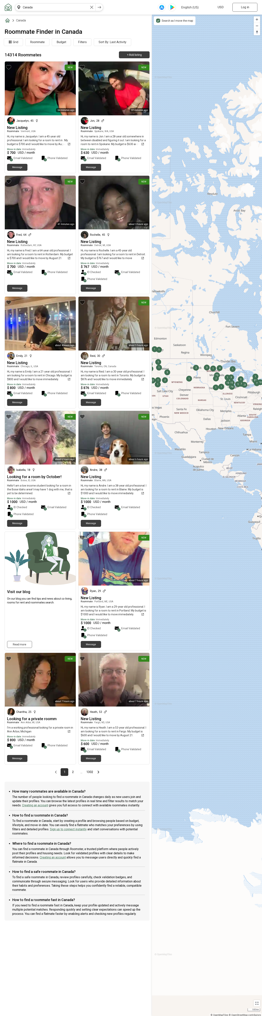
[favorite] (8, 67)
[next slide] (142, 558)
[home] (8, 20)
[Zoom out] (257, 26)
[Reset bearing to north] (257, 32)
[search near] (19, 7)
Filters (82, 42)
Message (17, 167)
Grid (15, 42)
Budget (61, 42)
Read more (19, 644)
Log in (245, 7)
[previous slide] (85, 558)
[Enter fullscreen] (257, 1003)
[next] (99, 7)
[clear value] (92, 7)
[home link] (8, 7)
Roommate (37, 42)
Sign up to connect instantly (68, 829)
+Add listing (134, 54)
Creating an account (35, 805)
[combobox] (55, 7)
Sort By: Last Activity (112, 42)
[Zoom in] (257, 19)
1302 (90, 772)
